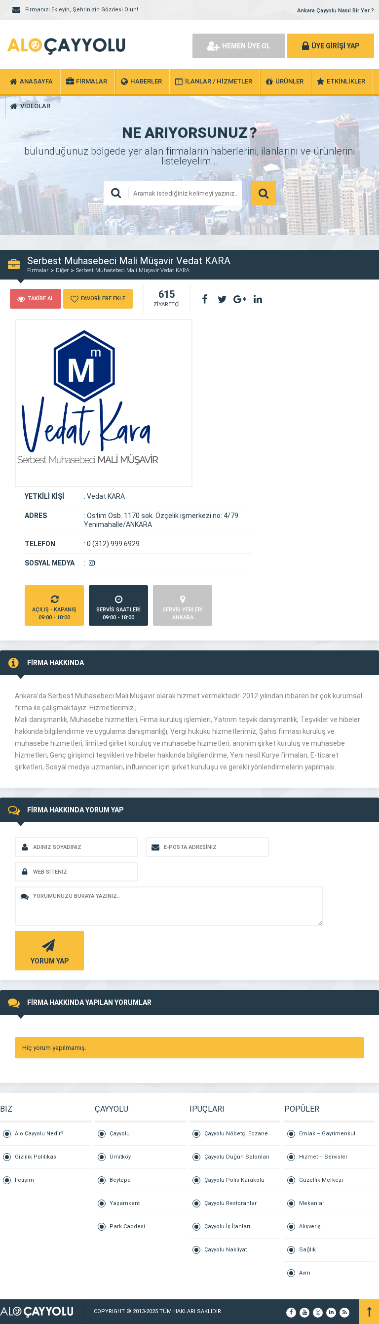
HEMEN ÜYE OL (246, 46)
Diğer (62, 270)
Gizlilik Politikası (36, 1157)
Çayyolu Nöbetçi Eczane (236, 1133)
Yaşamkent (125, 1203)
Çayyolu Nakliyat (225, 1249)
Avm (304, 1273)
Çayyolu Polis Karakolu (234, 1180)
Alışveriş (310, 1226)
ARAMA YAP (263, 193)
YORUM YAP (50, 961)
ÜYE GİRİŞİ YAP (335, 46)
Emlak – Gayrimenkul (327, 1133)
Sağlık (307, 1249)
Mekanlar (311, 1203)
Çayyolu (120, 1133)
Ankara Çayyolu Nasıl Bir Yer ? (335, 10)
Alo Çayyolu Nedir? (39, 1133)
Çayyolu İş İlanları (227, 1226)
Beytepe (120, 1180)
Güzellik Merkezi (321, 1180)
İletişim (24, 1180)
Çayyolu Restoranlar (230, 1203)
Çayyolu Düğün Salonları (236, 1157)
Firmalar (37, 270)
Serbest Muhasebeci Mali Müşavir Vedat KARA (133, 270)
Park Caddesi (127, 1226)
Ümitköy (120, 1157)
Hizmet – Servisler (323, 1157)
